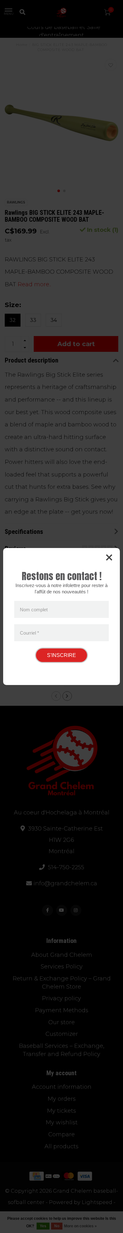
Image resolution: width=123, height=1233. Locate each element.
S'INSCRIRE (61, 655)
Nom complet (34, 609)
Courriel (29, 632)
